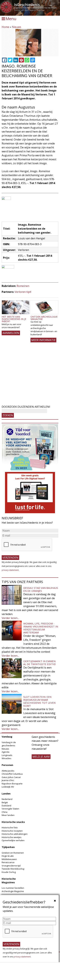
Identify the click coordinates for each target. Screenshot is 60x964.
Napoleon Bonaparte (12, 783)
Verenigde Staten (10, 808)
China (4, 811)
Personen (7, 765)
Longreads (7, 755)
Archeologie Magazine (13, 891)
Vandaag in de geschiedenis (9, 744)
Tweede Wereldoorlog (13, 868)
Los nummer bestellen (13, 887)
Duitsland (6, 805)
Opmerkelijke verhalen (13, 840)
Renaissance (8, 862)
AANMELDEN (10, 333)
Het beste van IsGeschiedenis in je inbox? (14, 319)
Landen (6, 793)
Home (5, 27)
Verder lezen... (10, 618)
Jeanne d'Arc (8, 780)
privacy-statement (10, 570)
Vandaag (7, 736)
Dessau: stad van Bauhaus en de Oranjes (40, 589)
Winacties (6, 758)
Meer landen (8, 815)
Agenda (5, 751)
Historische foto (10, 827)
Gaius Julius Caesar (11, 777)
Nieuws (16, 27)
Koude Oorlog (9, 872)
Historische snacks (13, 822)
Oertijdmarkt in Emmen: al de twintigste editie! (39, 662)
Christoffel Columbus (12, 773)
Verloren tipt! (23, 292)
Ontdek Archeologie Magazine (44, 318)
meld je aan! (41, 756)
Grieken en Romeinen (13, 852)
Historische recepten (12, 830)
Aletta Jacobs (8, 770)
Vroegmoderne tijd (11, 865)
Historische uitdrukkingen (15, 833)
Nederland (7, 799)
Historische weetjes (12, 837)
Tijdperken (8, 847)
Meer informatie (43, 340)
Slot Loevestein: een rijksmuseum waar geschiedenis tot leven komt (39, 701)
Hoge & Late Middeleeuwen (9, 857)
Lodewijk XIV (8, 786)
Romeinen (23, 286)
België (5, 802)
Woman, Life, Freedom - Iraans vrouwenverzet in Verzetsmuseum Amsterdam (40, 628)
